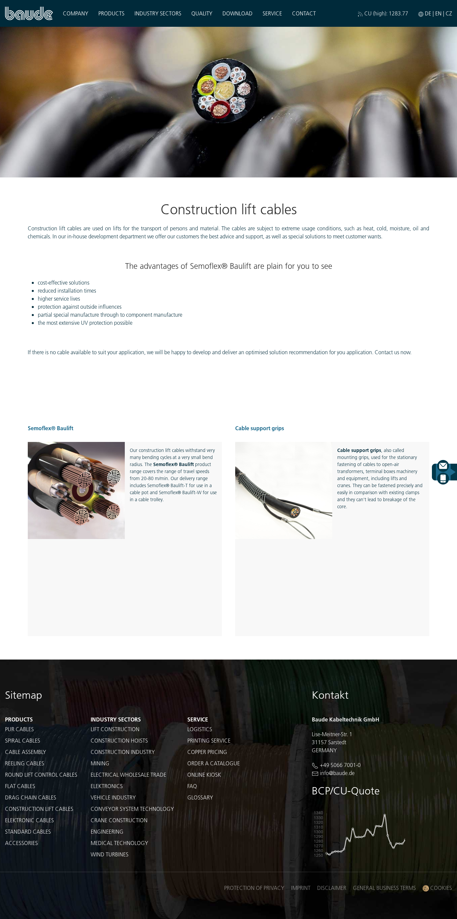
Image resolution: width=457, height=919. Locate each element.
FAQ (192, 785)
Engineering (107, 831)
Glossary (200, 797)
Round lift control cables (41, 774)
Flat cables (20, 785)
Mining (100, 763)
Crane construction (119, 820)
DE (428, 13)
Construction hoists (119, 740)
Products (19, 719)
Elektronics (107, 785)
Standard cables (28, 831)
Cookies (440, 887)
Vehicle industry (113, 797)
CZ (449, 13)
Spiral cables (22, 740)
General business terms (384, 887)
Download (237, 13)
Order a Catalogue (213, 763)
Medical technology (119, 842)
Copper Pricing (207, 751)
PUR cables (19, 729)
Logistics (199, 729)
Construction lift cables (39, 808)
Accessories (21, 842)
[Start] (29, 13)
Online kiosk (204, 774)
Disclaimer (331, 887)
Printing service (209, 740)
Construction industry (123, 751)
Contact (304, 13)
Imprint (300, 887)
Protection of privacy (254, 887)
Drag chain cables (30, 797)
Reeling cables (24, 763)
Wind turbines (109, 854)
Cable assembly (25, 751)
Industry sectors (116, 719)
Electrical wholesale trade (128, 774)
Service (197, 719)
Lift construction (115, 729)
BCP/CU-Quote (346, 790)
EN (438, 13)
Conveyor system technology (132, 808)
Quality (201, 13)
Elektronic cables (29, 820)
